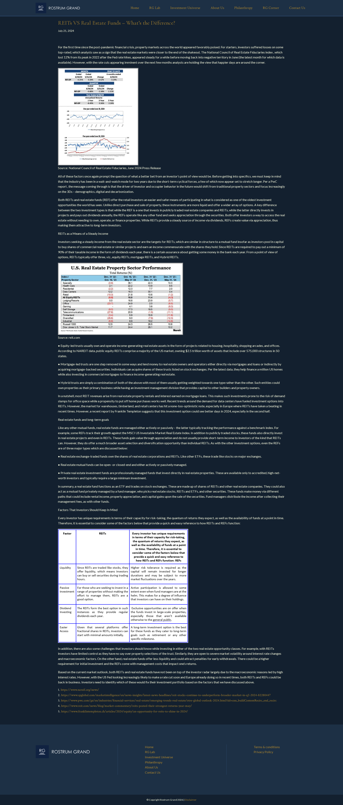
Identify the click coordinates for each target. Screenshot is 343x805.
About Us (151, 767)
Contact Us (152, 772)
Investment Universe (159, 757)
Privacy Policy (263, 752)
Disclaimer (191, 799)
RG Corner (271, 8)
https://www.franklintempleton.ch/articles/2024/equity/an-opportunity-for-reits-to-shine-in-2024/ (124, 711)
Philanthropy (153, 762)
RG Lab (150, 752)
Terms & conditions (267, 747)
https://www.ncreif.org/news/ (80, 690)
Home (149, 747)
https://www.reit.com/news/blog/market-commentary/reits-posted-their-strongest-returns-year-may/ (126, 706)
